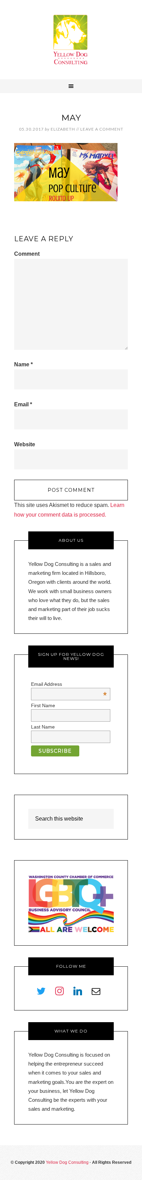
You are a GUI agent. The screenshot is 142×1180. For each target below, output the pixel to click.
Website (24, 444)
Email (23, 404)
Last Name (43, 727)
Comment (27, 254)
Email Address (69, 684)
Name (23, 364)
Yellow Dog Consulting (71, 39)
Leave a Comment (101, 129)
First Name (43, 705)
